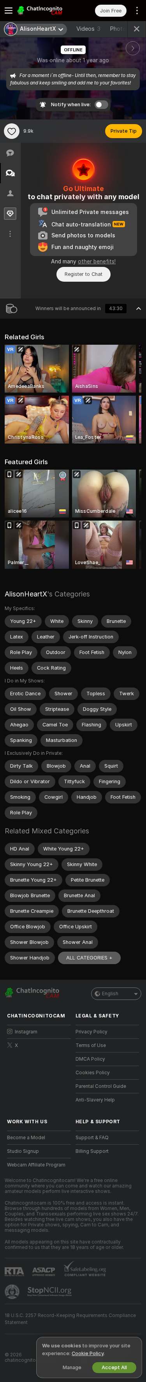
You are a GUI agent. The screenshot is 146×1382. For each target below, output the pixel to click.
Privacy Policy (91, 1032)
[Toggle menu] (8, 10)
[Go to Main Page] (45, 10)
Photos (124, 28)
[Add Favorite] (11, 131)
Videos (88, 28)
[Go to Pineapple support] (13, 1291)
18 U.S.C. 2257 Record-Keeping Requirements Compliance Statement (70, 1319)
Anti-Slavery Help (95, 1100)
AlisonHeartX (26, 594)
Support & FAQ (92, 1137)
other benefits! (97, 261)
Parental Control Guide (101, 1086)
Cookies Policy (93, 1072)
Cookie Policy (88, 1353)
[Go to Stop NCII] (50, 1291)
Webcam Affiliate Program (36, 1165)
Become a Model (26, 1137)
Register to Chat (83, 274)
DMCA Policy (90, 1059)
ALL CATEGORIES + (89, 958)
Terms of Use (91, 1045)
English (110, 993)
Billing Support (92, 1151)
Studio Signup (23, 1151)
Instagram (26, 1032)
